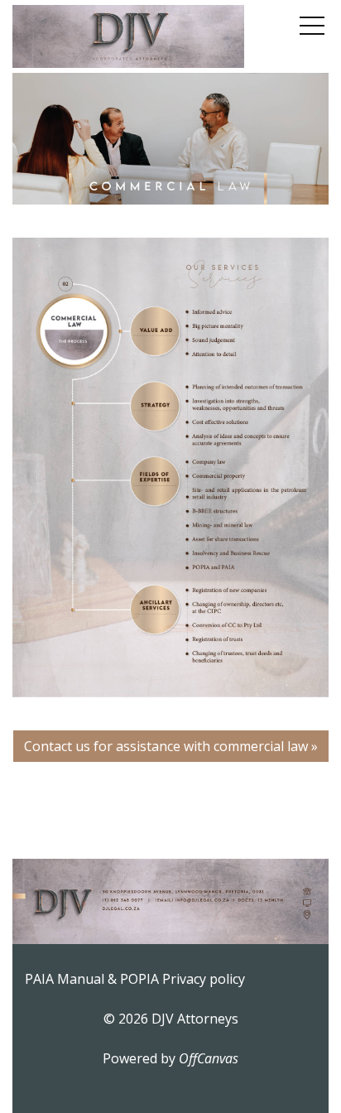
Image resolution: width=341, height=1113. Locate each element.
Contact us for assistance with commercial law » (171, 746)
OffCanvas (208, 1058)
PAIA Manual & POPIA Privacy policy (135, 979)
